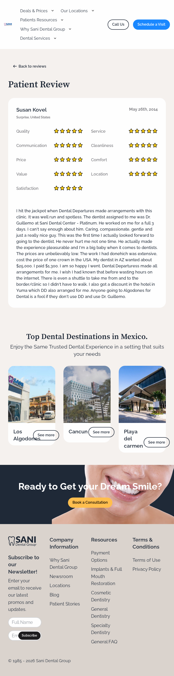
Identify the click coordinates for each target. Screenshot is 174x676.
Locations (60, 585)
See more (46, 435)
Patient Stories (65, 604)
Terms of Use (146, 560)
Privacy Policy (147, 569)
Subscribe (29, 635)
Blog (54, 595)
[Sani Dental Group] (8, 24)
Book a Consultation (90, 502)
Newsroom (61, 576)
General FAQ (104, 641)
